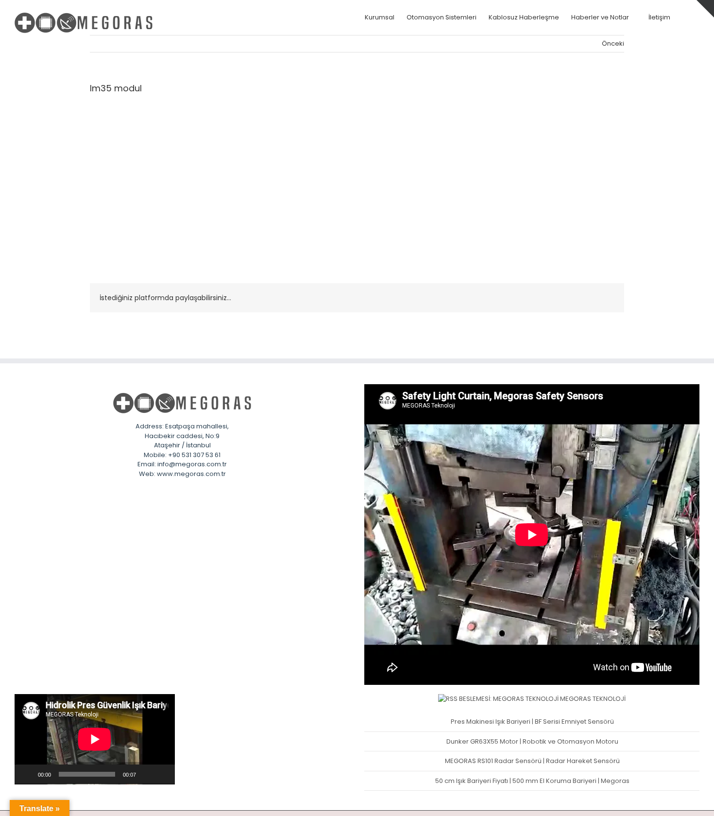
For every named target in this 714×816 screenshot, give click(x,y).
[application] (95, 739)
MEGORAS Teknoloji (593, 698)
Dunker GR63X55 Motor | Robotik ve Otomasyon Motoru (532, 741)
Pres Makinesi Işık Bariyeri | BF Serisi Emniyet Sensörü (532, 721)
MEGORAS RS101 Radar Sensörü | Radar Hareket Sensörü (532, 760)
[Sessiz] (147, 774)
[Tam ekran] (162, 774)
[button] (684, 17)
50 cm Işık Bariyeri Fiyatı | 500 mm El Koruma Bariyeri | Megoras (532, 780)
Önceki (613, 43)
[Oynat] (27, 774)
